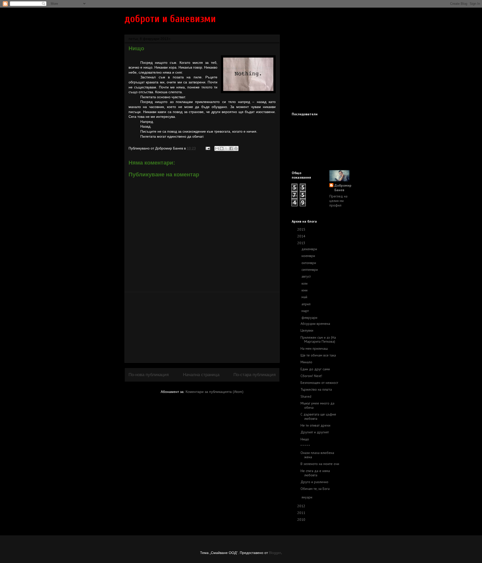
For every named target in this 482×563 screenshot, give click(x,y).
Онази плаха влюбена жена (317, 454)
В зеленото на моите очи (319, 464)
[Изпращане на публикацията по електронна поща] (207, 148)
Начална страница (201, 374)
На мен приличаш (314, 348)
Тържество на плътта (316, 389)
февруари (310, 317)
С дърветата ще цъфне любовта (318, 416)
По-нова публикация (149, 374)
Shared (305, 396)
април (307, 304)
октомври (309, 263)
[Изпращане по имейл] (216, 148)
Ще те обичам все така (318, 355)
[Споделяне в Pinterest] (235, 148)
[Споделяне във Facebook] (231, 148)
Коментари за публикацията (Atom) (215, 392)
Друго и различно (314, 482)
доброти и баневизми (170, 19)
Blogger (275, 553)
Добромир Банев (342, 187)
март (306, 311)
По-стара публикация (254, 374)
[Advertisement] (202, 327)
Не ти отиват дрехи (315, 425)
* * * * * (305, 446)
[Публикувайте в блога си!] (221, 148)
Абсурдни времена (315, 323)
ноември (309, 255)
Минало (306, 362)
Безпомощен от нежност (319, 382)
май (305, 297)
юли (305, 283)
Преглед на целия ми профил (338, 201)
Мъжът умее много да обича (317, 405)
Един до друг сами (315, 369)
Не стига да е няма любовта (315, 473)
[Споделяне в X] (226, 148)
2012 (301, 506)
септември (310, 269)
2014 (301, 236)
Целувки (306, 330)
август (307, 276)
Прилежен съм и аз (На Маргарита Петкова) (318, 339)
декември (310, 249)
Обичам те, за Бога (315, 488)
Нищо (304, 439)
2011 (301, 512)
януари (307, 497)
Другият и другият (314, 432)
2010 (301, 519)
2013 (301, 243)
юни (305, 290)
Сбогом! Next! (311, 376)
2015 (301, 229)
